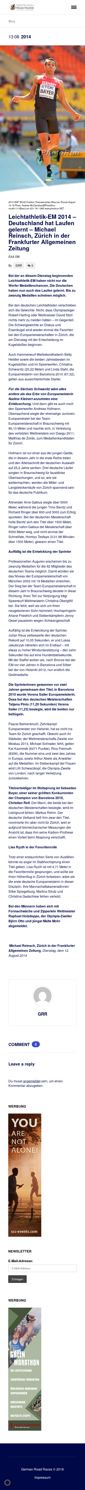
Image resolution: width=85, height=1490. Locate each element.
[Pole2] (24, 1429)
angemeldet (31, 1081)
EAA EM (14, 257)
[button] (7, 1482)
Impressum (42, 1477)
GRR (18, 265)
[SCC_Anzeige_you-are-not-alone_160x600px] (24, 1235)
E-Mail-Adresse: (20, 1260)
